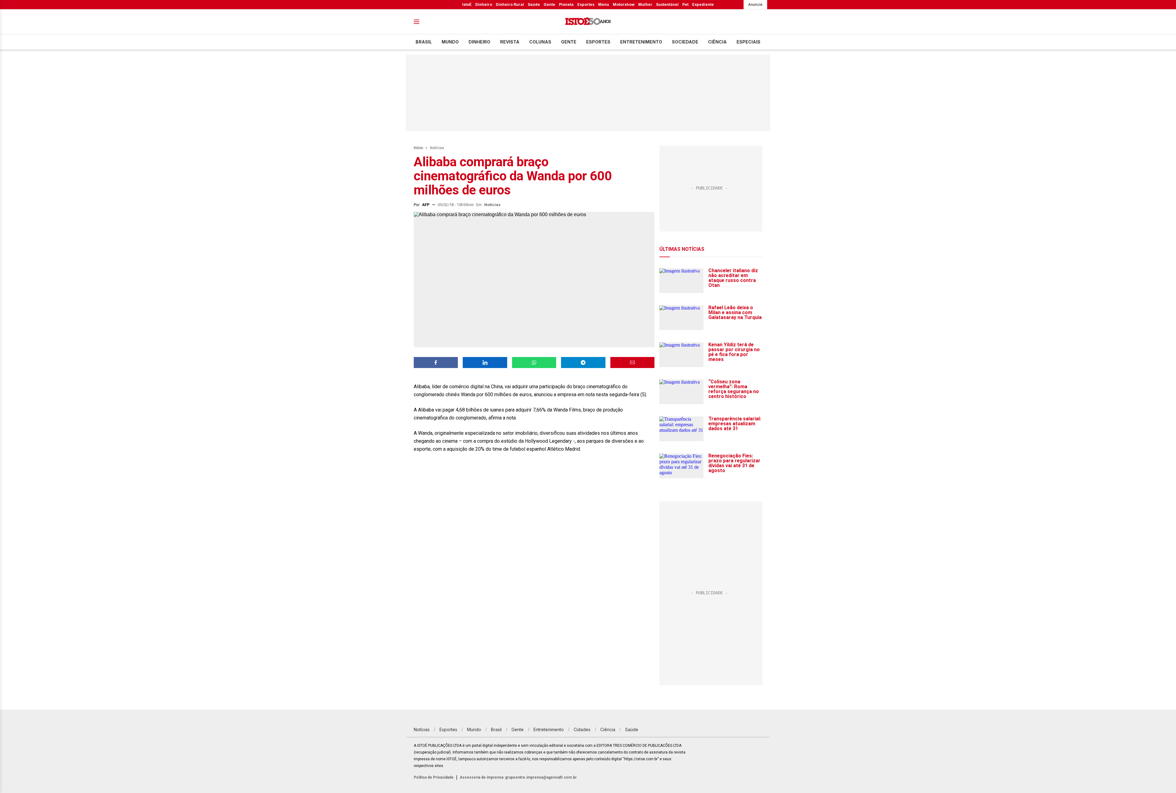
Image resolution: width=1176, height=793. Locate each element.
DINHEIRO (479, 41)
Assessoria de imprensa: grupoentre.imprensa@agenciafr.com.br (518, 777)
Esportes (585, 4)
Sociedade (685, 41)
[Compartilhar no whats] (534, 362)
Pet (685, 4)
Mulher (645, 4)
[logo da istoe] (588, 22)
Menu (603, 4)
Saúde (534, 4)
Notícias (437, 148)
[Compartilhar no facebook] (436, 362)
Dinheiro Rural (510, 4)
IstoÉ (467, 4)
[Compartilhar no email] (632, 362)
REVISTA (509, 41)
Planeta (566, 4)
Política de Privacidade (434, 777)
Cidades (582, 729)
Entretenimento (641, 41)
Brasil (424, 41)
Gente (549, 4)
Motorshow (624, 4)
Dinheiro (483, 4)
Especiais (748, 41)
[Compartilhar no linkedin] (485, 362)
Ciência (717, 41)
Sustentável (667, 4)
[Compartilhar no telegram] (583, 362)
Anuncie (755, 4)
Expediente (703, 4)
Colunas (540, 41)
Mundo (450, 41)
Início (418, 148)
